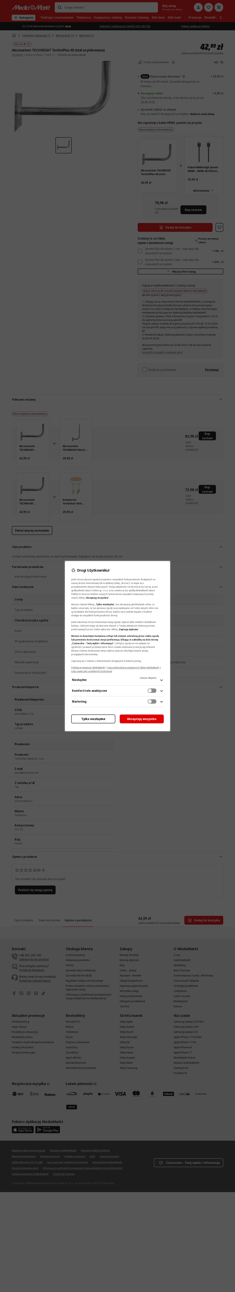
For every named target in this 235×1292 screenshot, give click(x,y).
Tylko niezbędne (93, 719)
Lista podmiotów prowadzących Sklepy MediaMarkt (133, 667)
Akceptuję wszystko (141, 719)
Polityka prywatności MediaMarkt (88, 667)
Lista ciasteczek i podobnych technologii (91, 671)
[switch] (152, 690)
